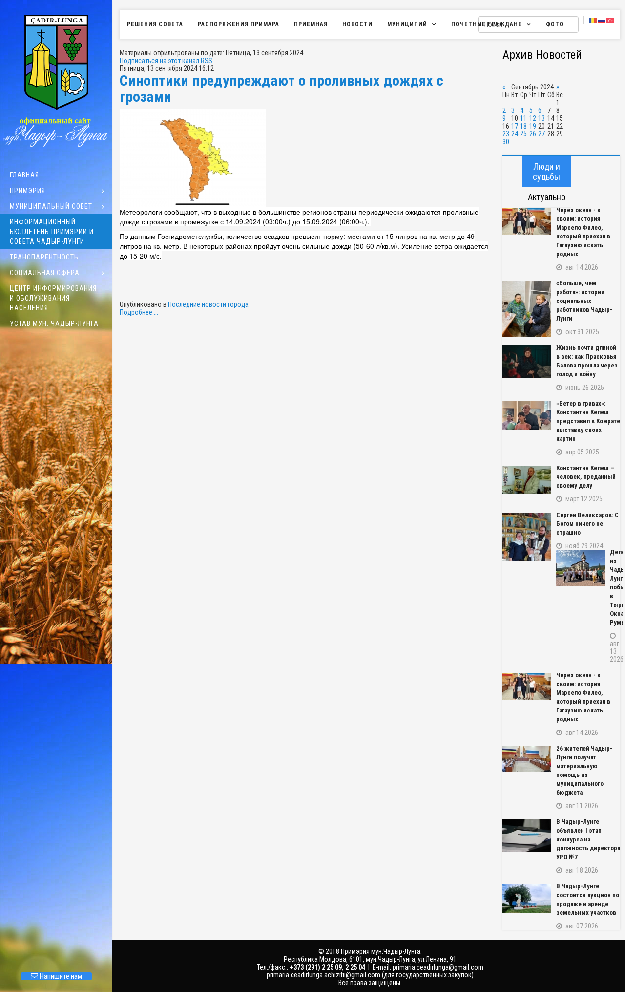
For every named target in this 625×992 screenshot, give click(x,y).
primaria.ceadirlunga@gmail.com (438, 967)
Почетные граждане (486, 24)
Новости (357, 24)
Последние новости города (208, 304)
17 (514, 126)
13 (541, 118)
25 (523, 134)
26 (532, 134)
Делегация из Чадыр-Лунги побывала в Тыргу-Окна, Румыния (615, 587)
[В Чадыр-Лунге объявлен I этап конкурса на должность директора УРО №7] (526, 835)
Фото (555, 24)
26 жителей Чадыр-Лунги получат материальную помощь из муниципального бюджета (584, 770)
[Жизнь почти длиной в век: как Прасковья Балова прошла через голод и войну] (526, 361)
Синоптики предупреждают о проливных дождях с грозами (281, 88)
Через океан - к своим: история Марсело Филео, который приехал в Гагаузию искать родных (583, 232)
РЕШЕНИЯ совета (155, 24)
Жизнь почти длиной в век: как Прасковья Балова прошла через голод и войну (587, 361)
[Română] (593, 20)
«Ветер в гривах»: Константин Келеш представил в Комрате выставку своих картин (588, 421)
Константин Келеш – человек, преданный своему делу (586, 476)
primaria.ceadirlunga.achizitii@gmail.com (323, 975)
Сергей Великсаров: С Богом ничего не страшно (587, 523)
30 (505, 142)
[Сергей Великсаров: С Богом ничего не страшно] (526, 537)
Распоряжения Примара (238, 24)
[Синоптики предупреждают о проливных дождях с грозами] (306, 158)
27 (541, 134)
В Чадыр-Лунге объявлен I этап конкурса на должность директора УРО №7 (588, 839)
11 (523, 118)
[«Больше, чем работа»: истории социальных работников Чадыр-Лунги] (526, 309)
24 (514, 134)
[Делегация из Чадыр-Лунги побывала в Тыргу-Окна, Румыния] (580, 568)
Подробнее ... (139, 312)
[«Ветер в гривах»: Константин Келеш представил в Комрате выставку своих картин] (526, 415)
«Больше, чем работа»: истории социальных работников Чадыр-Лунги (584, 301)
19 (532, 126)
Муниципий (407, 24)
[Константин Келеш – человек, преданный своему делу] (526, 480)
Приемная (311, 24)
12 (532, 118)
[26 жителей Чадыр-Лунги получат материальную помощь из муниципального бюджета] (526, 759)
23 (505, 134)
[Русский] (602, 20)
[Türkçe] (610, 20)
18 (523, 126)
